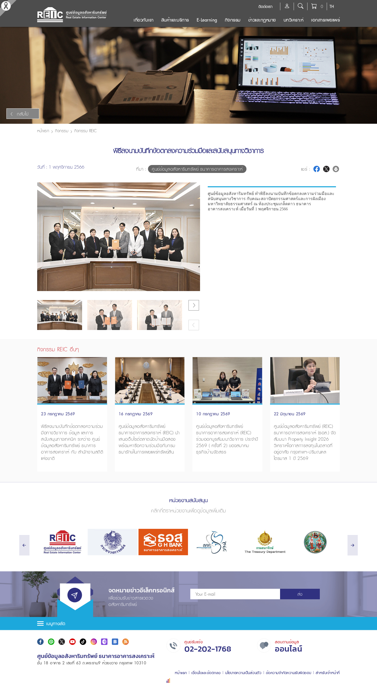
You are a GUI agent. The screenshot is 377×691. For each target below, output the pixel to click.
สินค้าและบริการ (175, 20)
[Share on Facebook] (316, 169)
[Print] (336, 169)
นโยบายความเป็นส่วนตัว (243, 672)
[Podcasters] (104, 641)
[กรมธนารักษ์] (264, 542)
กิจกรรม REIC (85, 130)
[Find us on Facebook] (40, 641)
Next (192, 311)
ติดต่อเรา (265, 6)
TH (332, 6)
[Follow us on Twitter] (61, 641)
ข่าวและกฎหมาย (262, 20)
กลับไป (23, 114)
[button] (188, 623)
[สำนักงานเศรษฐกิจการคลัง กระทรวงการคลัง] (214, 542)
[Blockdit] (115, 641)
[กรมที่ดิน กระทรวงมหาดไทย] (315, 542)
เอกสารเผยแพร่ (325, 20)
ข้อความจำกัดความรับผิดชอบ (288, 672)
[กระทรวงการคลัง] (112, 542)
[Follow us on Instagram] (94, 641)
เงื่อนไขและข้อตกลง (206, 672)
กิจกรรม (233, 20)
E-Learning (207, 20)
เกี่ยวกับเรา (144, 20)
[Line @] (51, 641)
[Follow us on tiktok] (83, 641)
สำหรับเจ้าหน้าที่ (328, 672)
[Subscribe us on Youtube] (72, 641)
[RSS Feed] (125, 641)
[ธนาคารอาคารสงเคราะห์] (163, 542)
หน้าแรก (43, 130)
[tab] (188, 623)
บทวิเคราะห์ (294, 20)
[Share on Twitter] (326, 169)
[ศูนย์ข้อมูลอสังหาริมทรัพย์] (62, 542)
